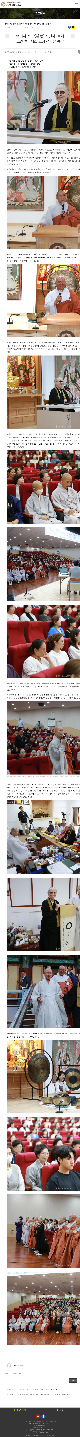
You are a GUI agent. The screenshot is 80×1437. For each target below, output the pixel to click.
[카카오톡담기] (73, 27)
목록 (73, 1380)
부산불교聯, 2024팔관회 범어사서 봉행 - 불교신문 (38, 1389)
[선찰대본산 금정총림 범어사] (11, 4)
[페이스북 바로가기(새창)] (43, 1416)
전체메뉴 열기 (76, 4)
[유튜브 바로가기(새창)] (38, 1416)
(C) (33, 1435)
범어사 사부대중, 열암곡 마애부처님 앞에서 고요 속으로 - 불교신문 (45, 1394)
